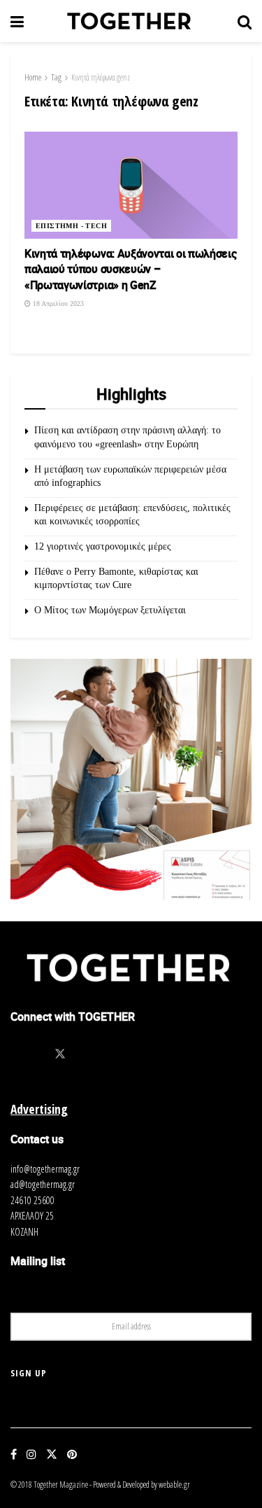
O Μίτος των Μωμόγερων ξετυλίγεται (110, 610)
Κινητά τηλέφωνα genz (100, 77)
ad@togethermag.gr (42, 1184)
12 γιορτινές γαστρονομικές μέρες (102, 546)
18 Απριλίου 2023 (57, 303)
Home (32, 77)
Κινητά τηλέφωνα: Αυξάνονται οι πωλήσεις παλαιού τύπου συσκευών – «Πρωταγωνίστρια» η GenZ (130, 269)
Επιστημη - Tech (71, 226)
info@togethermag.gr (45, 1168)
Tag (56, 77)
